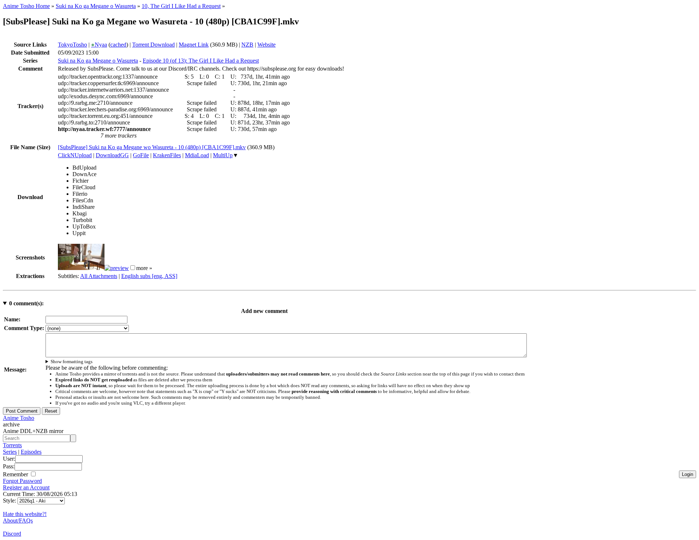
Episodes (31, 452)
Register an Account (26, 487)
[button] (132, 267)
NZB (247, 44)
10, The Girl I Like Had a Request (181, 6)
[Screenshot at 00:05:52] (116, 268)
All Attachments (98, 276)
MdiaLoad (197, 155)
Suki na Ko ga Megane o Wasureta (96, 6)
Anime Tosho (18, 418)
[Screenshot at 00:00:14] (81, 268)
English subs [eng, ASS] (149, 276)
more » (144, 268)
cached (118, 44)
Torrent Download (153, 44)
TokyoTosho (72, 44)
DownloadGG (112, 155)
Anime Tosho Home (26, 6)
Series (10, 452)
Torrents (12, 445)
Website (266, 44)
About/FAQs (18, 520)
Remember (16, 474)
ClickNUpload (75, 155)
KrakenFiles (167, 155)
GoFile (141, 155)
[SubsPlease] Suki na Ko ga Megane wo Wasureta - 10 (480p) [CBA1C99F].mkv (152, 147)
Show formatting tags (71, 361)
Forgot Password (22, 481)
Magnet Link (194, 44)
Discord (12, 534)
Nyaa (99, 44)
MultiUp (223, 155)
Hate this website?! (25, 514)
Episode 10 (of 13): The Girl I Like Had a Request (201, 60)
